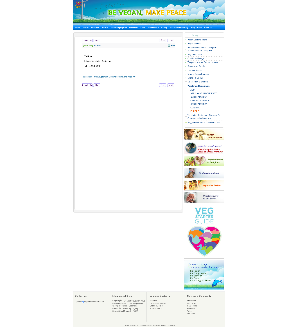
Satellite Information (158, 303)
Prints (199, 28)
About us (208, 28)
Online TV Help (156, 306)
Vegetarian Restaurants (198, 86)
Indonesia (123, 306)
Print (172, 45)
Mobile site (191, 301)
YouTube (191, 314)
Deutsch (124, 303)
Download (133, 28)
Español (132, 306)
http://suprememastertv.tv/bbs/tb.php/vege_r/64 (115, 77)
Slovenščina (117, 311)
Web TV (105, 28)
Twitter (190, 311)
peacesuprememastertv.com (90, 302)
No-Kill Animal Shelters (197, 82)
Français (116, 303)
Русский (127, 311)
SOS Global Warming (179, 28)
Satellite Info (153, 28)
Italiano (140, 303)
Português (116, 308)
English (115, 301)
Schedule (95, 28)
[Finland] (162, 40)
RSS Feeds (192, 306)
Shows (86, 28)
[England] (170, 40)
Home (77, 28)
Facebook (191, 308)
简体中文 (140, 301)
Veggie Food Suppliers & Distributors (204, 122)
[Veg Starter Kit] (204, 258)
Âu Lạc (123, 301)
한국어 (115, 306)
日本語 (135, 311)
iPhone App (192, 303)
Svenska (126, 308)
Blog (193, 28)
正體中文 (131, 301)
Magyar (132, 303)
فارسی (134, 308)
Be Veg (164, 28)
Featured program (119, 28)
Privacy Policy (156, 308)
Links (142, 28)
